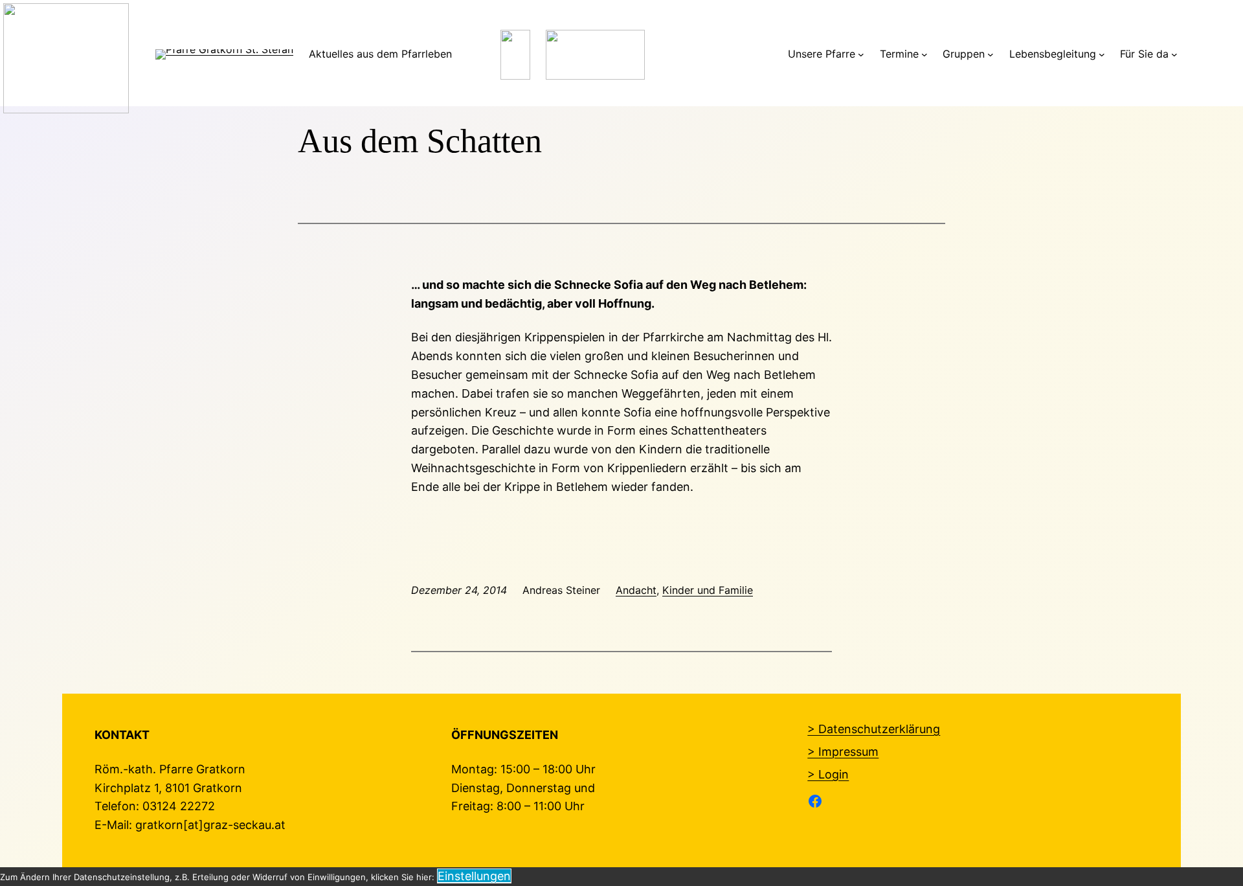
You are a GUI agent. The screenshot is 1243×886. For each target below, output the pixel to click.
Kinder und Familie (707, 590)
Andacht (636, 590)
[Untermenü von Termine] (924, 54)
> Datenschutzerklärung (873, 729)
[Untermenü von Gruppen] (990, 54)
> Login (828, 774)
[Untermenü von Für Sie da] (1174, 54)
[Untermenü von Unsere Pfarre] (861, 54)
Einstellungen (474, 876)
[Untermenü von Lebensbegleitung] (1102, 54)
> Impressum (843, 751)
